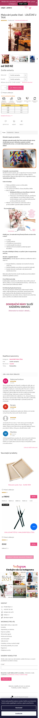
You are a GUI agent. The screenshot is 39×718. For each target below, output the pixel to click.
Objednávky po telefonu (7, 629)
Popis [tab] (4, 132)
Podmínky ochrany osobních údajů (10, 643)
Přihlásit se (6, 679)
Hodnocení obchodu (6, 636)
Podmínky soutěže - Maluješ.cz (19, 688)
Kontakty (3, 627)
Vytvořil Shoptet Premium (21, 697)
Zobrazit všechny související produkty (19, 557)
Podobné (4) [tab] (10, 132)
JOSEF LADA (23, 4)
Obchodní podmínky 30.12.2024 (9, 646)
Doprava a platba (5, 632)
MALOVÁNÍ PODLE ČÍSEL (16, 359)
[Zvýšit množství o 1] (7, 87)
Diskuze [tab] (17, 132)
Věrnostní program (6, 634)
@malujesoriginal (8, 617)
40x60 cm (17, 501)
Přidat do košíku (17, 87)
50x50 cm (24, 501)
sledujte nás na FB (8, 612)
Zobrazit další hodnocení (30, 447)
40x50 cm (11, 501)
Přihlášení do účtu (6, 650)
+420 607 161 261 (8, 609)
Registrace (4, 648)
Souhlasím (18, 714)
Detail (34, 496)
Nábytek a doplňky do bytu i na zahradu (19, 686)
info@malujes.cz (8, 607)
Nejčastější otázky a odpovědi (9, 625)
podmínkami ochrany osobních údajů (17, 675)
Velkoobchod (4, 641)
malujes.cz (6, 615)
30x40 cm (4, 501)
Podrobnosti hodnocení (21, 20)
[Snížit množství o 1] (7, 89)
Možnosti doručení (27, 82)
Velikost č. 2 (5, 548)
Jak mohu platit (5, 639)
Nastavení (19, 708)
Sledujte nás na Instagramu (20, 570)
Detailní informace (6, 116)
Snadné (12, 364)
